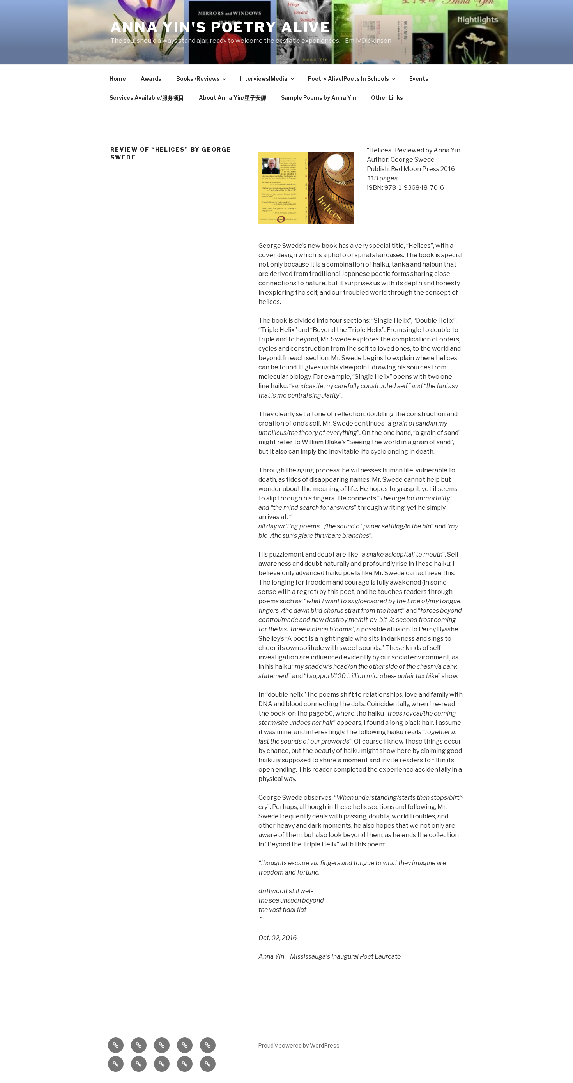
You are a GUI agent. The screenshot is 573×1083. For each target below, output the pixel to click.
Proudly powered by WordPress (299, 1045)
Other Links (387, 97)
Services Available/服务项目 (147, 97)
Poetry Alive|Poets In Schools (348, 78)
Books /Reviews (197, 78)
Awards (151, 78)
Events (418, 78)
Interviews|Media (264, 78)
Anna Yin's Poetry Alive (220, 27)
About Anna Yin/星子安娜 (232, 97)
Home (118, 78)
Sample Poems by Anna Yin (318, 97)
